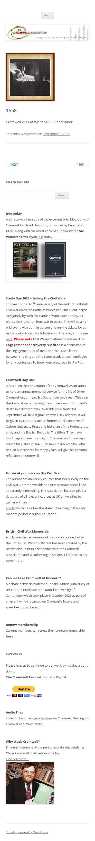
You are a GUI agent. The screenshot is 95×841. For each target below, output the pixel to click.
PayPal (77, 362)
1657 (12, 164)
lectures (46, 718)
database (12, 496)
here (9, 339)
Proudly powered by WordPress (27, 832)
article (10, 508)
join (40, 237)
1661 (83, 164)
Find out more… (17, 759)
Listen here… (30, 607)
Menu (47, 15)
